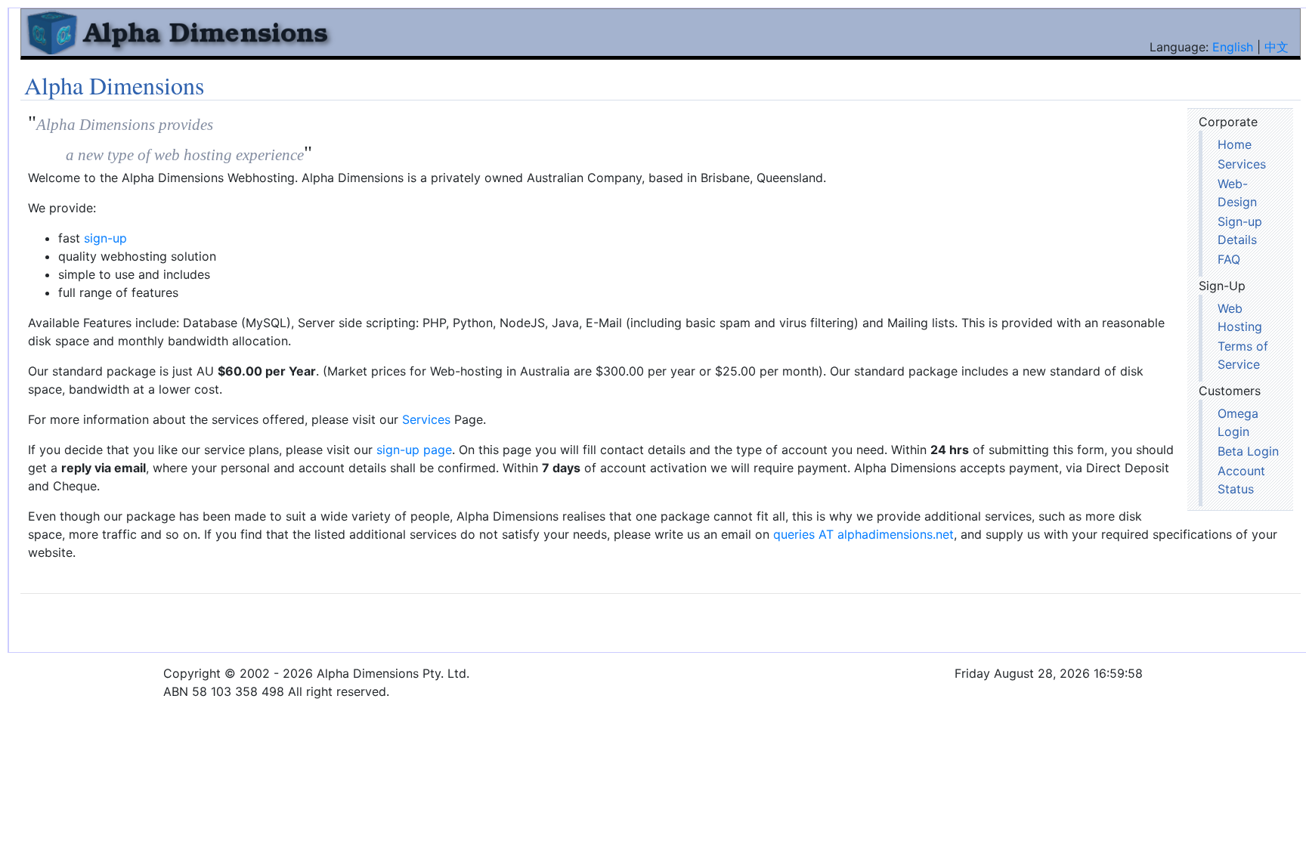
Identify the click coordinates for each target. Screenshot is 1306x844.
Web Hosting (1240, 317)
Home (1235, 144)
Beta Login (1248, 451)
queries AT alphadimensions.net (863, 534)
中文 (1276, 46)
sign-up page (414, 449)
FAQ (1229, 259)
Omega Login (1238, 422)
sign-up (105, 238)
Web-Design (1237, 192)
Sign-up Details (1240, 230)
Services (1242, 164)
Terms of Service (1243, 355)
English (1232, 46)
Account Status (1241, 479)
